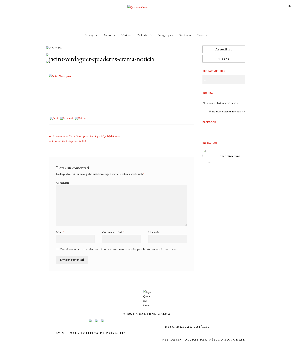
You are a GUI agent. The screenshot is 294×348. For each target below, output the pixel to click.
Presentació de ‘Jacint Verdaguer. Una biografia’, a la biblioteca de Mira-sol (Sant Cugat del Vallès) (84, 139)
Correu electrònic (113, 232)
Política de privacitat (104, 333)
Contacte (202, 35)
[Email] (54, 118)
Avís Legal (66, 333)
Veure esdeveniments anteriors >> (227, 111)
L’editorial (142, 35)
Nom (60, 232)
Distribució (185, 35)
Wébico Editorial (226, 339)
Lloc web (153, 232)
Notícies (126, 35)
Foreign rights (165, 35)
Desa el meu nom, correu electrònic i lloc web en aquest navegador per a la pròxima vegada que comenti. (119, 249)
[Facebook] (66, 118)
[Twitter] (80, 118)
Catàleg (89, 35)
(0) (289, 6)
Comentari (63, 182)
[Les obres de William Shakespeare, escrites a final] (213, 217)
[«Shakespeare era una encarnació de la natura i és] (234, 201)
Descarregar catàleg (187, 326)
